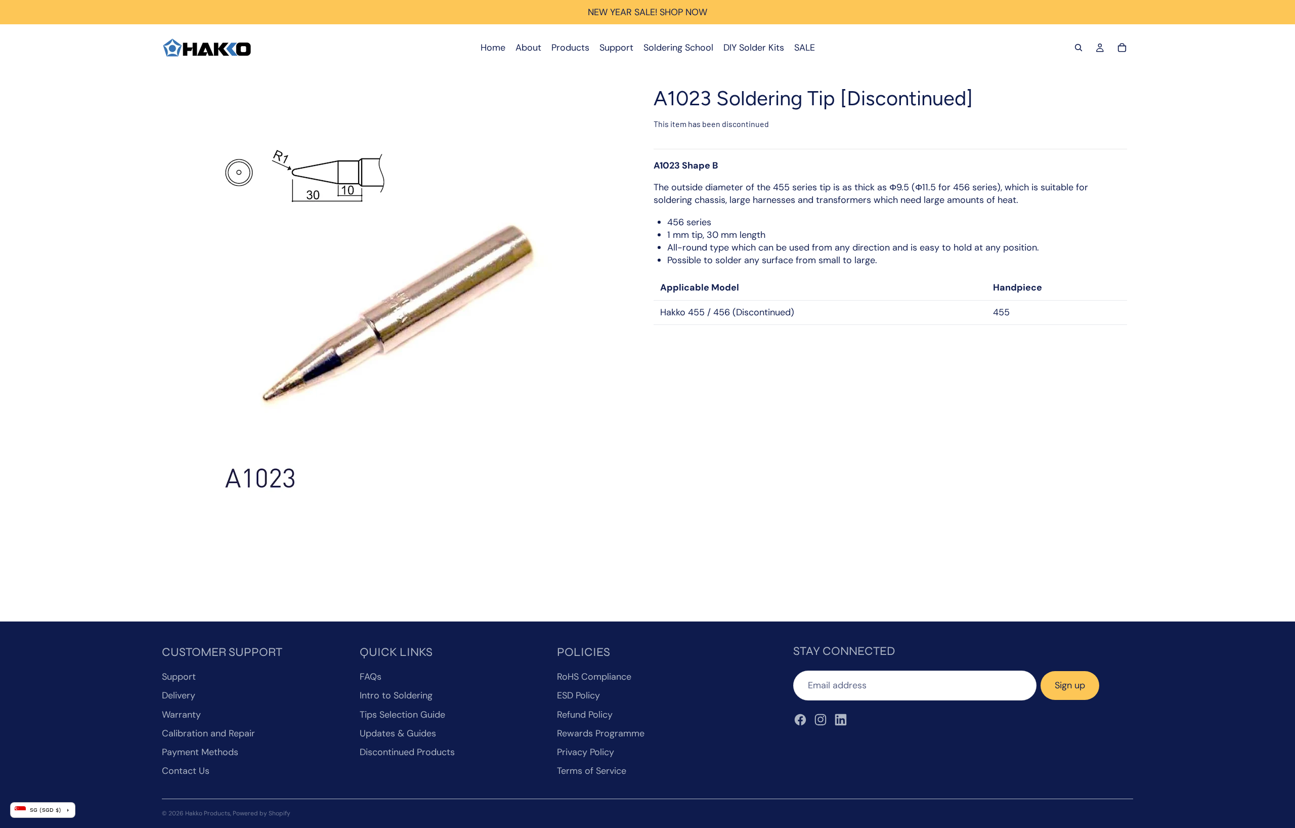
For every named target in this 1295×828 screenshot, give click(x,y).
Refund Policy (585, 715)
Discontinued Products (407, 752)
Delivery (178, 695)
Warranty (181, 715)
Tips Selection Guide (402, 715)
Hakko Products (207, 813)
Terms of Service (591, 771)
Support (179, 677)
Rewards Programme (600, 733)
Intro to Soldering (396, 695)
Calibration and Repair (208, 733)
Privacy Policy (585, 752)
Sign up (1070, 685)
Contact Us (185, 771)
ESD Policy (578, 695)
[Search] (1078, 47)
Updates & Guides (398, 733)
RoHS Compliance (594, 677)
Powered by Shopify (261, 813)
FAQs (370, 677)
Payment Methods (200, 752)
